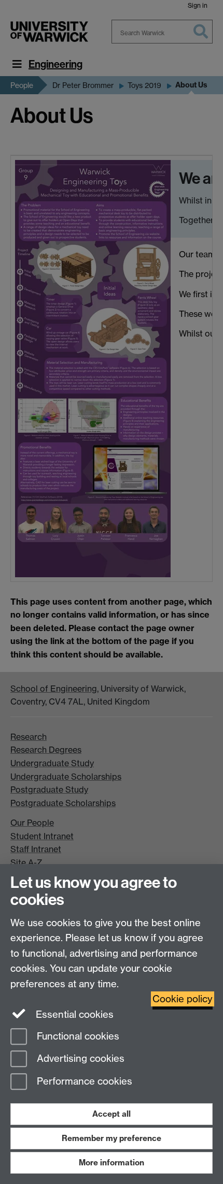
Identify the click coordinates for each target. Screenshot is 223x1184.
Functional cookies (76, 1036)
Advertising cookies (79, 1059)
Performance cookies (83, 1082)
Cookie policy (182, 999)
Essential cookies (73, 1014)
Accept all (111, 1114)
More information (111, 1162)
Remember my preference (111, 1138)
